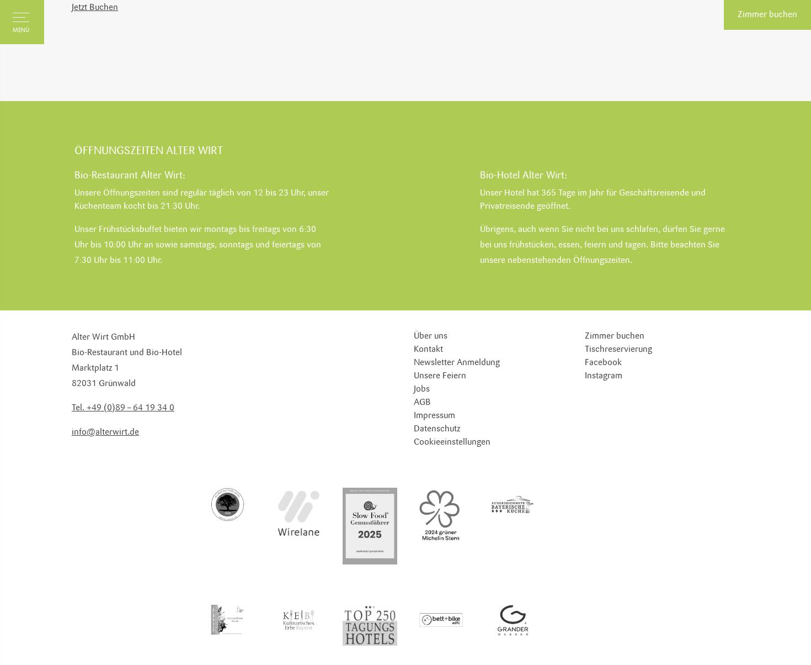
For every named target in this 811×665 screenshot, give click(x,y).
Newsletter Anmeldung (457, 362)
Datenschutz (437, 429)
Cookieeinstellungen (452, 442)
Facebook (603, 362)
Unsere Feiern (440, 376)
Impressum (434, 415)
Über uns (430, 336)
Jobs (422, 389)
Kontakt (428, 349)
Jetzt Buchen (95, 7)
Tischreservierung (618, 349)
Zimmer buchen (767, 14)
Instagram (603, 376)
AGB (422, 402)
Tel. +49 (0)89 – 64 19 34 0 (123, 408)
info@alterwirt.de (105, 432)
